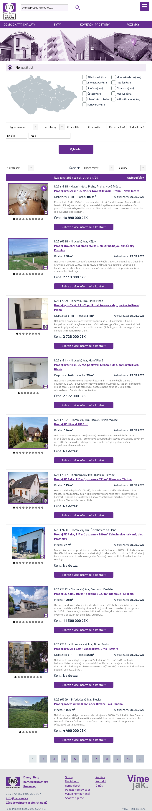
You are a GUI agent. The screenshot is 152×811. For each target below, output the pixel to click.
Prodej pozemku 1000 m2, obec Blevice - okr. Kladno (88, 704)
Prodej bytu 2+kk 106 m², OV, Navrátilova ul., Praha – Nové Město (96, 191)
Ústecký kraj (94, 93)
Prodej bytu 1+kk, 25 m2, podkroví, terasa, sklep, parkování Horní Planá (96, 367)
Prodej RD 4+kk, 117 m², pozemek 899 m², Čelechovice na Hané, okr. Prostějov (98, 537)
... (140, 759)
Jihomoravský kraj (97, 82)
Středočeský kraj (97, 77)
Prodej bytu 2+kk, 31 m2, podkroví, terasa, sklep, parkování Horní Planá (96, 307)
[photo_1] (28, 199)
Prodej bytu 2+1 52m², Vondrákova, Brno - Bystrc (86, 648)
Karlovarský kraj (96, 104)
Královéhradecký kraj (128, 99)
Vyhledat (76, 149)
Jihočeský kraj (95, 88)
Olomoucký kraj (125, 88)
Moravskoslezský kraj (129, 77)
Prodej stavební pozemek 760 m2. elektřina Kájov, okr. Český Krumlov (94, 248)
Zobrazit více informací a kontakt (84, 227)
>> (135, 177)
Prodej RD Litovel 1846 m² (71, 424)
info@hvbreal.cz (17, 798)
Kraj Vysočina (124, 93)
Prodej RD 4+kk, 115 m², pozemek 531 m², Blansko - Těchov (93, 479)
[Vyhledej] (77, 7)
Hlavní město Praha (98, 99)
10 (42, 219)
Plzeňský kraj (124, 82)
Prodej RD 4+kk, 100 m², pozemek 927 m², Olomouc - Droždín (94, 593)
